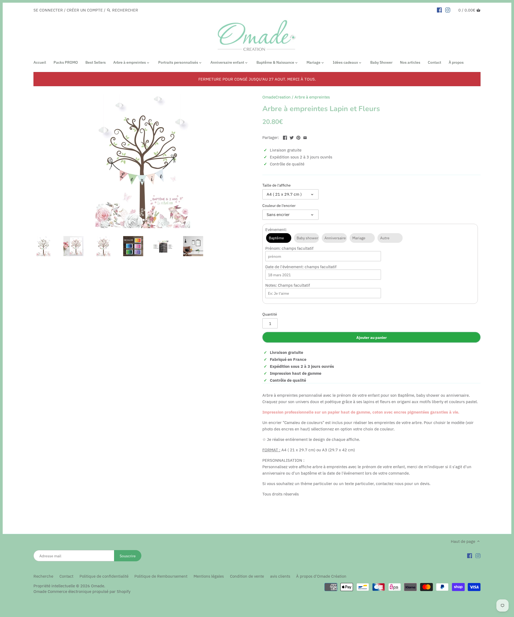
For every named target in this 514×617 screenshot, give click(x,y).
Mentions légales (209, 576)
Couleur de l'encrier (279, 205)
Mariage (358, 238)
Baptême (276, 238)
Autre (385, 238)
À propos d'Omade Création (321, 576)
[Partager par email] (305, 136)
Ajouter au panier (371, 337)
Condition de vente (247, 576)
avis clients (280, 576)
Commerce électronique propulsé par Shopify (89, 591)
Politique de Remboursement (160, 576)
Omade (97, 585)
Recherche (43, 576)
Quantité (269, 314)
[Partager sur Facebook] (285, 136)
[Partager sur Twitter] (292, 136)
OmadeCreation (276, 97)
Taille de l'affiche (276, 185)
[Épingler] (298, 136)
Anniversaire (335, 238)
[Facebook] (469, 555)
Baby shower (307, 238)
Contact (66, 576)
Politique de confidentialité (104, 576)
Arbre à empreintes (312, 97)
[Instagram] (478, 555)
